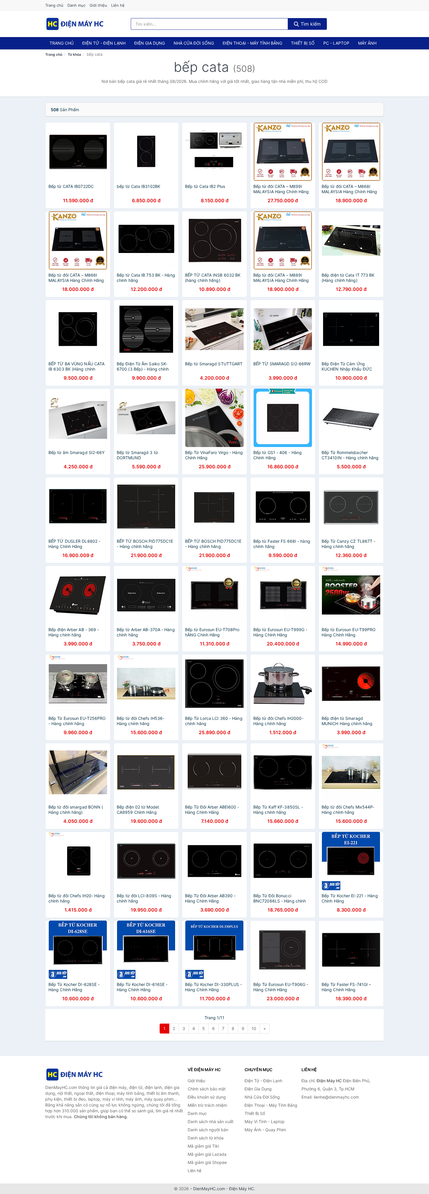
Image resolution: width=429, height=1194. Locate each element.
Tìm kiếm (310, 24)
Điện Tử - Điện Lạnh (103, 43)
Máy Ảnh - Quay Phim (265, 1129)
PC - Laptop (336, 43)
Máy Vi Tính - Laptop (265, 1121)
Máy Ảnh (367, 43)
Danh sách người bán (208, 1129)
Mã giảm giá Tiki (203, 1146)
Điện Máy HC (241, 1188)
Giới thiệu (98, 5)
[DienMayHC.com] (74, 24)
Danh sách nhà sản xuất (210, 1121)
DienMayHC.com (209, 1188)
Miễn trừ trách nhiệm (207, 1105)
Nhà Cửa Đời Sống (194, 43)
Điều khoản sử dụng (207, 1096)
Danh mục (76, 5)
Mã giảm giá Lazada (207, 1154)
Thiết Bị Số (303, 43)
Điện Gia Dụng (149, 43)
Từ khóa (74, 54)
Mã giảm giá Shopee (207, 1162)
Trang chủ (54, 5)
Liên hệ (118, 5)
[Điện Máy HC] (74, 1074)
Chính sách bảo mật (207, 1088)
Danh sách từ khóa (206, 1137)
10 (254, 1028)
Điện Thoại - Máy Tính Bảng (252, 43)
